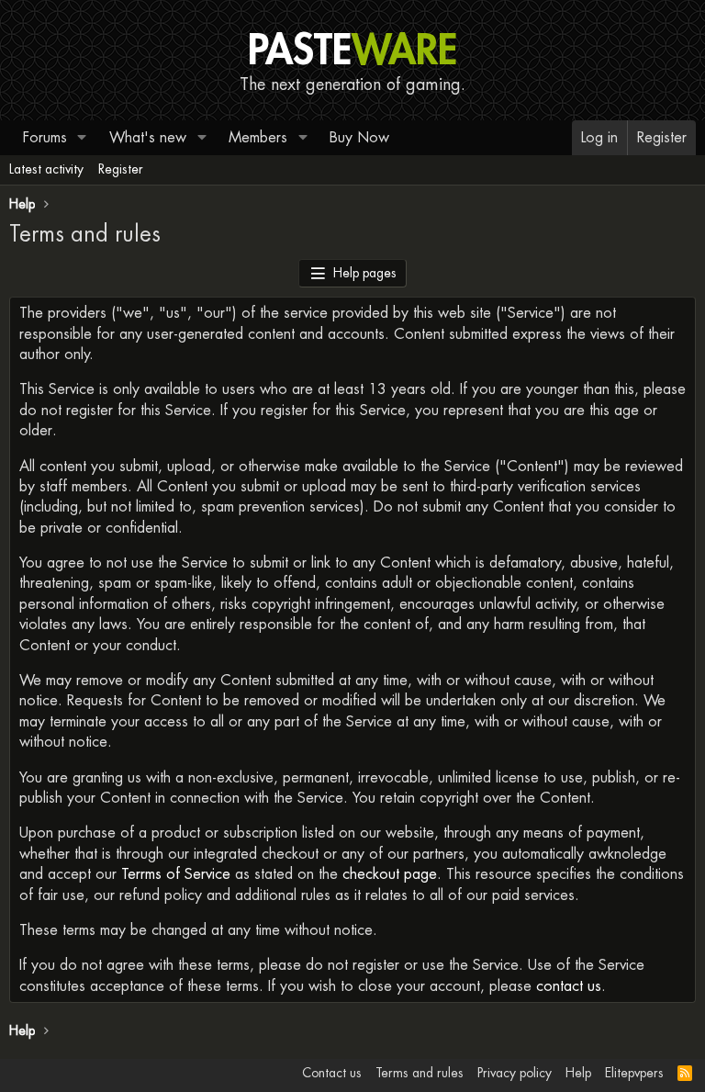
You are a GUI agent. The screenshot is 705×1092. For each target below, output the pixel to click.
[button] (82, 137)
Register (120, 169)
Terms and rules (419, 1072)
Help (578, 1072)
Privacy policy (514, 1072)
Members (258, 137)
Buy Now (359, 137)
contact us (568, 986)
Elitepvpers (634, 1072)
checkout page (389, 874)
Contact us (332, 1072)
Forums (45, 137)
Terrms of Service (175, 874)
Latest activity (46, 169)
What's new (147, 137)
